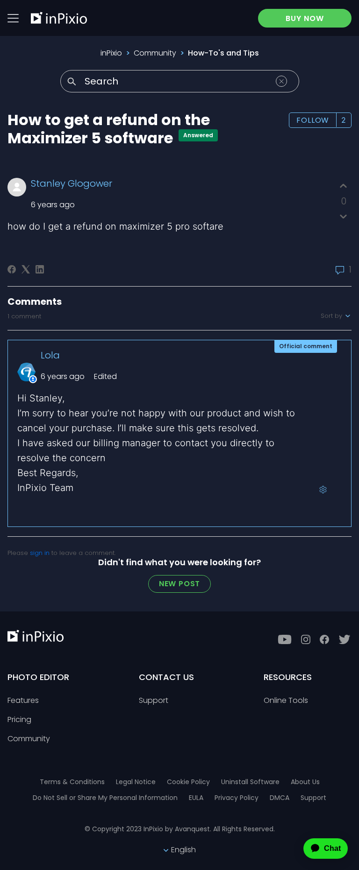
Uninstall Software (250, 782)
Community (155, 53)
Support (153, 701)
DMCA (279, 797)
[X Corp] (26, 269)
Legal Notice (136, 782)
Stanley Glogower (71, 183)
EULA (196, 797)
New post (179, 583)
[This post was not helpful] (343, 216)
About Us (305, 782)
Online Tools (286, 701)
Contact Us (166, 677)
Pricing (19, 720)
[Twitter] (344, 639)
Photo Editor (38, 677)
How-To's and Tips (223, 53)
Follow (312, 120)
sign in (40, 552)
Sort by (332, 316)
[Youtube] (285, 639)
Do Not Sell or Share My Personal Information (105, 797)
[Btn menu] (13, 18)
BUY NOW (305, 18)
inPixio (111, 53)
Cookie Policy (188, 782)
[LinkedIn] (40, 269)
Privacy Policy (236, 797)
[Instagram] (305, 639)
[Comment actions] (323, 489)
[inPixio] (59, 18)
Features (23, 701)
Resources (288, 677)
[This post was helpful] (343, 186)
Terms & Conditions (72, 782)
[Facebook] (11, 269)
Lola (50, 355)
